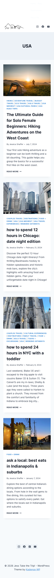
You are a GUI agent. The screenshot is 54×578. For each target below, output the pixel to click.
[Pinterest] (29, 546)
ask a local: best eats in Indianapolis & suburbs (26, 466)
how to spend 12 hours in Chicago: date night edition (23, 235)
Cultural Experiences (35, 333)
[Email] (48, 26)
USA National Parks (27, 106)
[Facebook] (43, 26)
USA (16, 221)
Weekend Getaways (30, 224)
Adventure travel (23, 101)
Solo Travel (34, 103)
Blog (40, 3)
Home (33, 3)
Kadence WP (33, 569)
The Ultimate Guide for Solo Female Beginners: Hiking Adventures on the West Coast (25, 126)
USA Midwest (25, 221)
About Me (34, 17)
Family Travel (30, 336)
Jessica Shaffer (16, 144)
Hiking (10, 101)
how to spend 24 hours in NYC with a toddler (25, 353)
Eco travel (20, 103)
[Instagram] (37, 26)
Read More (14, 171)
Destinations (36, 10)
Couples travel (15, 219)
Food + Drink (13, 454)
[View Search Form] (27, 10)
